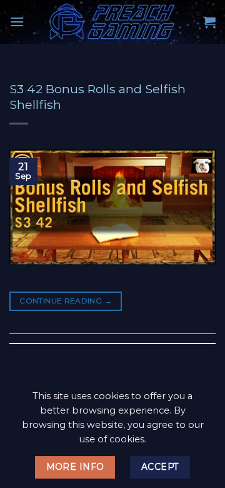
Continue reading (65, 300)
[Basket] (209, 22)
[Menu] (16, 21)
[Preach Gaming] (112, 22)
